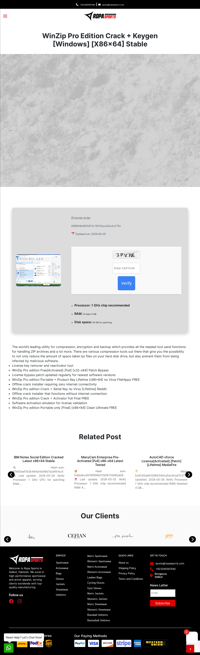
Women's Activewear (99, 572)
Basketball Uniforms (98, 620)
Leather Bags (94, 577)
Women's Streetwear (99, 609)
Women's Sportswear (99, 561)
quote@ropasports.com (113, 5)
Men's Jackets (95, 593)
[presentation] (13, 474)
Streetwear (62, 589)
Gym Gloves (94, 588)
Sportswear (62, 562)
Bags (59, 573)
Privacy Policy (127, 573)
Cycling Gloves (95, 582)
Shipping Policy (127, 568)
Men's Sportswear (97, 556)
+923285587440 (87, 5)
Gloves (60, 578)
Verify (126, 283)
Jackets (60, 584)
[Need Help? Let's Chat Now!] (8, 648)
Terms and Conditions (131, 578)
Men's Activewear (97, 566)
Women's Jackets (97, 598)
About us (124, 562)
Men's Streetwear (97, 604)
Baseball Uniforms (97, 614)
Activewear (62, 568)
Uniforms (61, 594)
